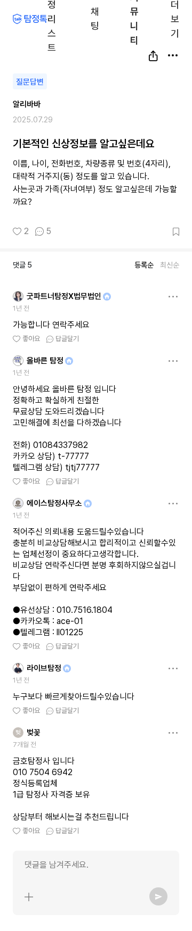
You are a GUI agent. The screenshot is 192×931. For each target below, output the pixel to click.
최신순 (169, 265)
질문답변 (30, 82)
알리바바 (27, 104)
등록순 (144, 265)
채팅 (95, 17)
